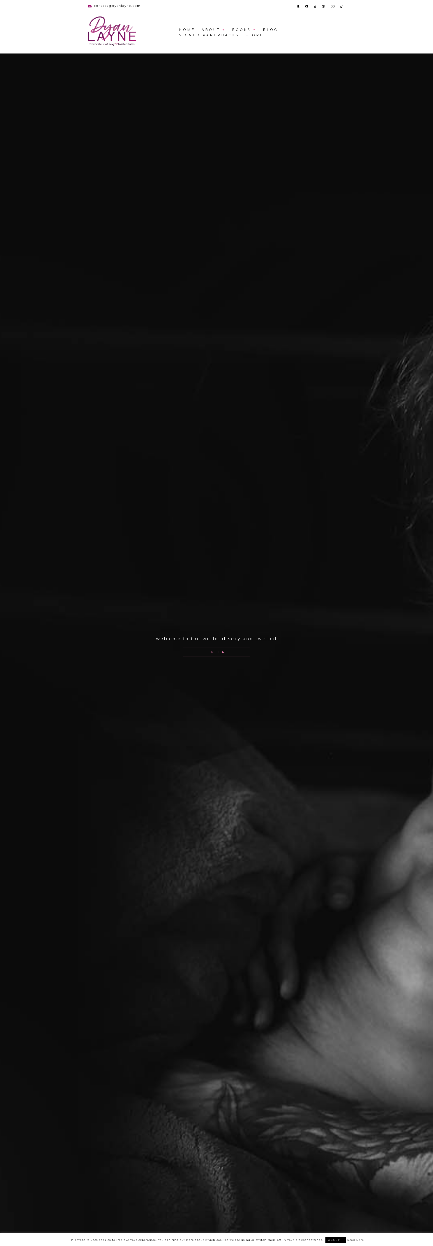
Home (187, 30)
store (255, 35)
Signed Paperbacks (209, 35)
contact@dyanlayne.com (117, 5)
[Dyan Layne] (112, 31)
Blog (270, 30)
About (211, 30)
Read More (355, 1239)
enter (216, 652)
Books (241, 30)
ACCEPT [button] (335, 1239)
